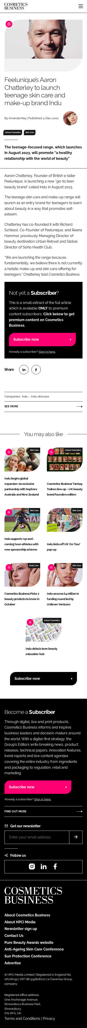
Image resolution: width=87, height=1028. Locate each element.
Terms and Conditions (22, 1018)
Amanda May (17, 118)
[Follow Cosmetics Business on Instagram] (31, 868)
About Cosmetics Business (27, 915)
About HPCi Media (19, 922)
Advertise (12, 963)
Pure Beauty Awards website (29, 942)
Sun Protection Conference (28, 956)
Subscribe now (26, 339)
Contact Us (13, 936)
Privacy (49, 1018)
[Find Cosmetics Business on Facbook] (55, 868)
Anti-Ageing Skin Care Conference (34, 949)
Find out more (15, 811)
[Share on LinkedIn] (24, 369)
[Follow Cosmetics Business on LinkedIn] (43, 868)
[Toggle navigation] (80, 6)
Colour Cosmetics (13, 132)
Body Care (34, 565)
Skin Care (29, 132)
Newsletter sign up (20, 929)
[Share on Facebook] (36, 369)
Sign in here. (47, 351)
